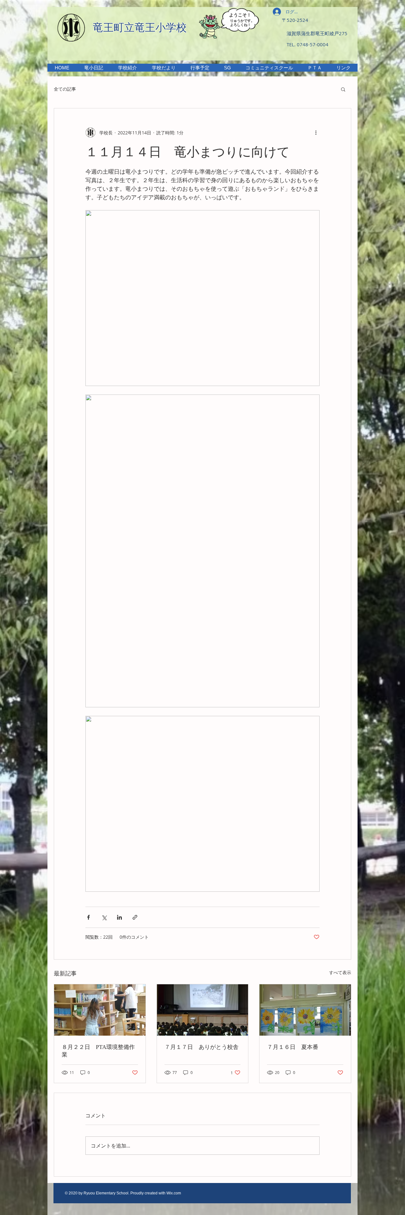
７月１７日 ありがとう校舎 (202, 1047)
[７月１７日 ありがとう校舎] (202, 1010)
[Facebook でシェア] (88, 917)
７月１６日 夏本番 (292, 1047)
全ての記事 (65, 89)
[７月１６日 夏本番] (305, 1010)
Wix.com (173, 1193)
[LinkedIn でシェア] (119, 917)
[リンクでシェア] (135, 917)
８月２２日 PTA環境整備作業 (98, 1051)
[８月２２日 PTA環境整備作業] (100, 1010)
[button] (127, 68)
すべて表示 (340, 972)
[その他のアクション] (316, 132)
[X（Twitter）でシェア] (104, 917)
